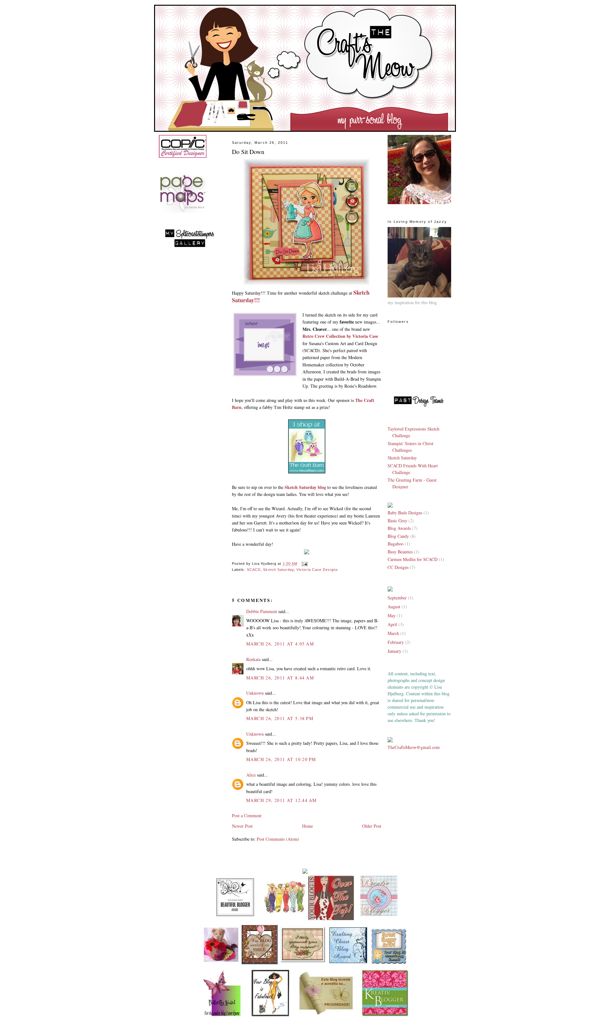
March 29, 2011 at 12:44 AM (281, 800)
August (394, 607)
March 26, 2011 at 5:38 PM (279, 718)
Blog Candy (399, 536)
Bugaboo (396, 544)
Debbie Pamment (261, 611)
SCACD (254, 569)
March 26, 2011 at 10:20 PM (281, 759)
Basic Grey (398, 521)
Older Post (371, 826)
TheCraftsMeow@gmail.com (414, 747)
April (392, 624)
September (397, 598)
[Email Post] (303, 564)
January (394, 651)
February (396, 642)
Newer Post (242, 826)
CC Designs (399, 567)
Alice (251, 775)
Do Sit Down (248, 151)
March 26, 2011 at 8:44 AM (280, 678)
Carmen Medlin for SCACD (413, 559)
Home (307, 826)
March (393, 633)
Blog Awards (400, 528)
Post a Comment (246, 815)
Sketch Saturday (278, 569)
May (392, 615)
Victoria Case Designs (317, 569)
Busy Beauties (401, 552)
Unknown (255, 693)
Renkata (253, 659)
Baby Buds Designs (406, 513)
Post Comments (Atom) (278, 839)
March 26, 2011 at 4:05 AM (280, 644)
